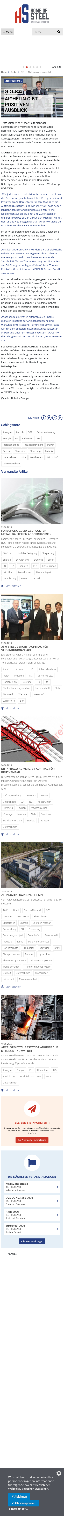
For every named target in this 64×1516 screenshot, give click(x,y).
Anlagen (7, 432)
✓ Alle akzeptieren (23, 1503)
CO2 (30, 432)
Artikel (14, 72)
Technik (49, 451)
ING (38, 438)
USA (24, 457)
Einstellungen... (18, 1509)
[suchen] (59, 31)
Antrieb (20, 432)
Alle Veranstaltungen (32, 1241)
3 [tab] (30, 67)
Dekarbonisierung (46, 432)
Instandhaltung (11, 444)
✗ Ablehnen (19, 1496)
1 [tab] (23, 67)
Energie (7, 438)
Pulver (50, 444)
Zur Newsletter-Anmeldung (32, 1139)
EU (16, 438)
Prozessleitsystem (33, 444)
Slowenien (20, 451)
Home (4, 72)
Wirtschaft (52, 457)
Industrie (27, 438)
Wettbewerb (36, 457)
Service (6, 451)
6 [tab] (40, 67)
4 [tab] (33, 67)
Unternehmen (10, 457)
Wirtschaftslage (11, 463)
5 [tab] (37, 67)
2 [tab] (27, 67)
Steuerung (35, 451)
